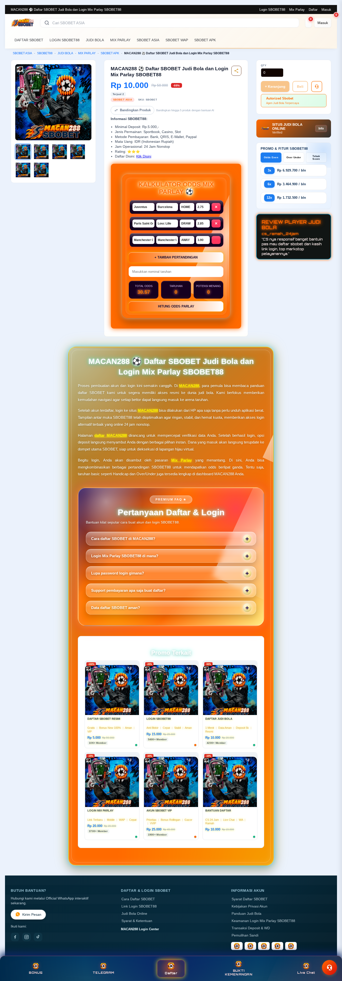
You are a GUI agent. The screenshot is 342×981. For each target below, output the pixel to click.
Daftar (313, 10)
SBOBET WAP (176, 40)
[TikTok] (38, 937)
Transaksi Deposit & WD (251, 928)
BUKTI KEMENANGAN (238, 972)
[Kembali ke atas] (330, 955)
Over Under (293, 157)
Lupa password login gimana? (117, 573)
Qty (264, 65)
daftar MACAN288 (110, 435)
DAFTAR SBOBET (29, 40)
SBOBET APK (205, 40)
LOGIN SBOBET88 (65, 40)
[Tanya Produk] (316, 86)
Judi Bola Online (134, 914)
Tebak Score (316, 157)
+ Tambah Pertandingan (176, 257)
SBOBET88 (45, 53)
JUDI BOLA (95, 40)
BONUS (36, 972)
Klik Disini (143, 156)
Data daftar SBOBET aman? (115, 608)
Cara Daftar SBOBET (138, 899)
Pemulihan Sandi (245, 935)
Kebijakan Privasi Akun (249, 906)
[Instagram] (26, 937)
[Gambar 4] (78, 152)
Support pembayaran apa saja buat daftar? (128, 590)
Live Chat (306, 972)
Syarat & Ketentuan (136, 921)
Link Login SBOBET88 (139, 906)
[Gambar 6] (41, 170)
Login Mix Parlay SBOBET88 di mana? (124, 556)
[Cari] (46, 22)
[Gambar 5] (23, 170)
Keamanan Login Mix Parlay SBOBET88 (263, 921)
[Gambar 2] (41, 152)
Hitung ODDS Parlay (176, 306)
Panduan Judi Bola (246, 914)
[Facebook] (15, 937)
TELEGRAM (103, 972)
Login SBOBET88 (272, 10)
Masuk (326, 10)
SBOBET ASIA (148, 40)
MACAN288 (189, 386)
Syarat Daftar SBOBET (250, 899)
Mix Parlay (297, 10)
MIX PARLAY (120, 40)
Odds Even (271, 157)
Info (321, 128)
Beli (300, 86)
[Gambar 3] (60, 152)
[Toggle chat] (329, 967)
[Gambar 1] (23, 152)
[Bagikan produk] (236, 71)
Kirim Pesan (31, 914)
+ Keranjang (275, 86)
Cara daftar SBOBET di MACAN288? (123, 538)
